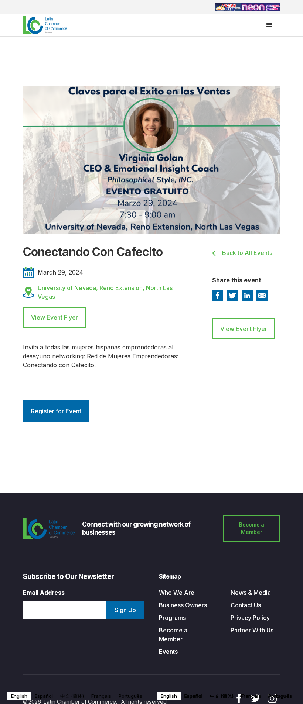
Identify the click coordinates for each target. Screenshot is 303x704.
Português (130, 696)
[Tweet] (232, 295)
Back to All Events (247, 252)
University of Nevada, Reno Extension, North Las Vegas (105, 292)
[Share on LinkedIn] (247, 295)
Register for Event (56, 411)
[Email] (262, 295)
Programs (172, 617)
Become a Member (251, 528)
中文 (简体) (72, 696)
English (19, 696)
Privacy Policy (250, 617)
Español (44, 696)
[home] (45, 25)
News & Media (251, 592)
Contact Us (246, 605)
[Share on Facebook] (217, 295)
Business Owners (183, 605)
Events (168, 651)
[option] (44, 696)
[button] (269, 25)
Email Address (44, 592)
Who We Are (176, 592)
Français (101, 696)
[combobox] (19, 696)
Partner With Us (252, 630)
